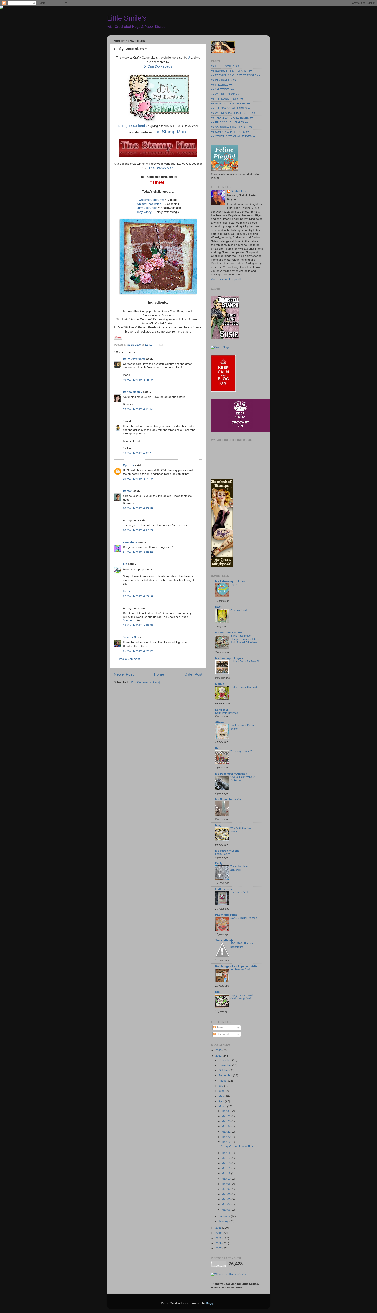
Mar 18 (226, 1152)
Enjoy (233, 584)
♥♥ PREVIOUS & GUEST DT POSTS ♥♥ (235, 75)
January (224, 1221)
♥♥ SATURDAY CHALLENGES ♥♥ (231, 127)
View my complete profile (226, 279)
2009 (218, 1238)
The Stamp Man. (169, 131)
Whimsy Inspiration (148, 203)
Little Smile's (126, 18)
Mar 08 (226, 1183)
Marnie (219, 683)
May (222, 1096)
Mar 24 (226, 1126)
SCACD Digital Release (243, 917)
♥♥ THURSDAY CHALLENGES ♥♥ (232, 117)
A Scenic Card (238, 610)
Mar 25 (226, 1121)
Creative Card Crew (151, 199)
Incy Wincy (144, 212)
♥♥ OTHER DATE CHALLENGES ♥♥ (233, 136)
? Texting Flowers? (241, 751)
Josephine (130, 542)
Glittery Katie (224, 889)
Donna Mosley (132, 391)
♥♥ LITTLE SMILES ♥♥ (225, 66)
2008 (218, 1243)
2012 (218, 1055)
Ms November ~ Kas (228, 799)
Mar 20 (226, 1136)
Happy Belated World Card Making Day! (242, 997)
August (223, 1080)
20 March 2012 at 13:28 (138, 508)
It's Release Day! (240, 969)
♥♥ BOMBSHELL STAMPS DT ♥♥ (231, 70)
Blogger (210, 1303)
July (221, 1085)
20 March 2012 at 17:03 (138, 530)
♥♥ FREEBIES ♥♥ (221, 84)
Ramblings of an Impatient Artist (236, 966)
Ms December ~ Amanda (231, 773)
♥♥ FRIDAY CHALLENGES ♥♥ (229, 122)
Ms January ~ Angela (229, 658)
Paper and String (226, 914)
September (226, 1075)
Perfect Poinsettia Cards (244, 687)
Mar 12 (226, 1168)
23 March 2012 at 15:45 (138, 625)
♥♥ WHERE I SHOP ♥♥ (225, 94)
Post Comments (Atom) (145, 682)
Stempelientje (224, 940)
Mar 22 (226, 1131)
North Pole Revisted (226, 712)
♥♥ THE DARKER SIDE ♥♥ (227, 98)
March (223, 1106)
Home (159, 674)
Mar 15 (226, 1163)
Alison (219, 722)
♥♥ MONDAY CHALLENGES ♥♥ (230, 103)
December (225, 1060)
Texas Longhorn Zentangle (239, 868)
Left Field (221, 709)
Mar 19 (226, 1141)
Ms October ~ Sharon (229, 632)
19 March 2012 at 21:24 (138, 409)
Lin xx (126, 591)
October (224, 1070)
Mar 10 (226, 1178)
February (225, 1216)
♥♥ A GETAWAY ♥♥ (222, 89)
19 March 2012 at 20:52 (138, 380)
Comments (223, 1034)
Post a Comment (129, 658)
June (222, 1090)
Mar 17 (226, 1158)
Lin (125, 563)
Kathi (218, 606)
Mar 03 (226, 1209)
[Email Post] (160, 344)
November (225, 1065)
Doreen (128, 490)
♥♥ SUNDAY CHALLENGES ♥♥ (230, 131)
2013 (218, 1050)
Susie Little (238, 191)
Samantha (129, 620)
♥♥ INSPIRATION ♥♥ (223, 80)
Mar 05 (226, 1199)
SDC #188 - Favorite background (241, 945)
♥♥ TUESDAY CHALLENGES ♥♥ (231, 108)
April (222, 1101)
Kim (217, 991)
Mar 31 (226, 1110)
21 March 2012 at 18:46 (138, 552)
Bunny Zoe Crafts (146, 207)
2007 (218, 1248)
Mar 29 (226, 1116)
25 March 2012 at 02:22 (138, 651)
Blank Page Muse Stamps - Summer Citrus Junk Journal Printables (244, 639)
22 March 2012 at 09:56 (138, 596)
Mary (218, 825)
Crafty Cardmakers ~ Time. (237, 1146)
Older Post (193, 674)
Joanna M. (130, 637)
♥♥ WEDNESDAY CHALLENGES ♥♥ (233, 113)
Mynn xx (128, 465)
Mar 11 (226, 1173)
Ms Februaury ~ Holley (230, 581)
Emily (218, 863)
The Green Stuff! (239, 892)
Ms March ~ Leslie (227, 850)
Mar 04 (226, 1204)
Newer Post (124, 674)
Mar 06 (226, 1194)
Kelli (218, 748)
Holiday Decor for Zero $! (244, 661)
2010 (218, 1232)
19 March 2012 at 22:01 (138, 453)
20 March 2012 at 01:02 (138, 479)
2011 (218, 1227)
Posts (219, 1027)
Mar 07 (226, 1189)
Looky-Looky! (223, 853)
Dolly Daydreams (134, 358)
